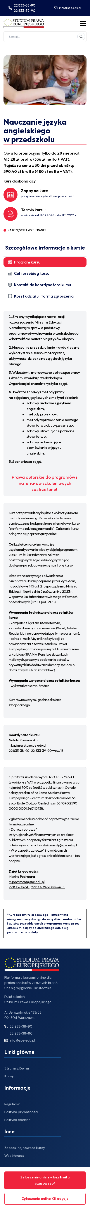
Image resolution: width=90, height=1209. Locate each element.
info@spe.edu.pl (70, 8)
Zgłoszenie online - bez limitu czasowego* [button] (44, 1180)
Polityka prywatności (21, 1112)
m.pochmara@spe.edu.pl (26, 882)
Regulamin (12, 1104)
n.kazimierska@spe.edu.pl (27, 745)
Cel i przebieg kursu (31, 273)
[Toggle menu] (83, 23)
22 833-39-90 (24, 10)
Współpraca (14, 1155)
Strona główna (16, 1068)
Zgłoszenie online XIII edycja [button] (45, 1198)
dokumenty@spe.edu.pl (60, 845)
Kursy (9, 1076)
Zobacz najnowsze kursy (24, 1147)
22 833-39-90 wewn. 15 (48, 887)
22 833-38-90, (25, 5)
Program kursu (27, 262)
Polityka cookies (17, 1120)
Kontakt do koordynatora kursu (42, 284)
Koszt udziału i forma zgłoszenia (44, 296)
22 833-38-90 (19, 750)
